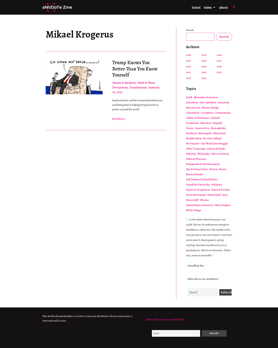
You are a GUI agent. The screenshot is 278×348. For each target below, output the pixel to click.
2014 (188, 78)
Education (205, 123)
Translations (138, 87)
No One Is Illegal (212, 138)
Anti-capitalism (208, 102)
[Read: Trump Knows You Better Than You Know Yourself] (74, 76)
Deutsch (215, 118)
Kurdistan (191, 133)
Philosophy (203, 154)
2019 (203, 66)
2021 (219, 61)
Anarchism (192, 102)
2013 (203, 78)
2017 (188, 72)
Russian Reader (194, 174)
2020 (188, 66)
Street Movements (196, 195)
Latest (196, 7)
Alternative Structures (206, 97)
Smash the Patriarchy (198, 184)
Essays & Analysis (124, 83)
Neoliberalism (194, 138)
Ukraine (204, 200)
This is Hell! (192, 200)
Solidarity (216, 184)
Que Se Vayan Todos (197, 169)
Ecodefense (192, 123)
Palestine (191, 154)
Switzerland (214, 195)
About (223, 7)
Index (208, 7)
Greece (190, 128)
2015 (219, 72)
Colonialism (192, 113)
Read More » (119, 119)
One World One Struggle (214, 143)
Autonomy (223, 102)
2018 (219, 66)
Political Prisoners (196, 159)
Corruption (207, 113)
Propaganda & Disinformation (203, 164)
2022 (203, 61)
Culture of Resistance (198, 118)
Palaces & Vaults (216, 148)
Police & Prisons (220, 154)
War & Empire (223, 205)
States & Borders (220, 190)
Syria (225, 195)
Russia (222, 169)
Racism (213, 169)
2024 (219, 55)
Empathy (217, 123)
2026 (188, 55)
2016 (203, 72)
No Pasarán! (192, 143)
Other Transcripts (196, 148)
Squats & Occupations (198, 190)
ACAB (189, 97)
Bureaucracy (193, 107)
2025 (203, 55)
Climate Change (210, 107)
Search (190, 30)
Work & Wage (193, 210)
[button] (234, 7)
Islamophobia (218, 128)
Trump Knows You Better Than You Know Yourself (135, 68)
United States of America (200, 205)
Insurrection (202, 128)
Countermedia (223, 113)
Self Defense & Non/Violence (202, 179)
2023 (188, 61)
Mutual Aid (219, 133)
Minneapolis (205, 133)
